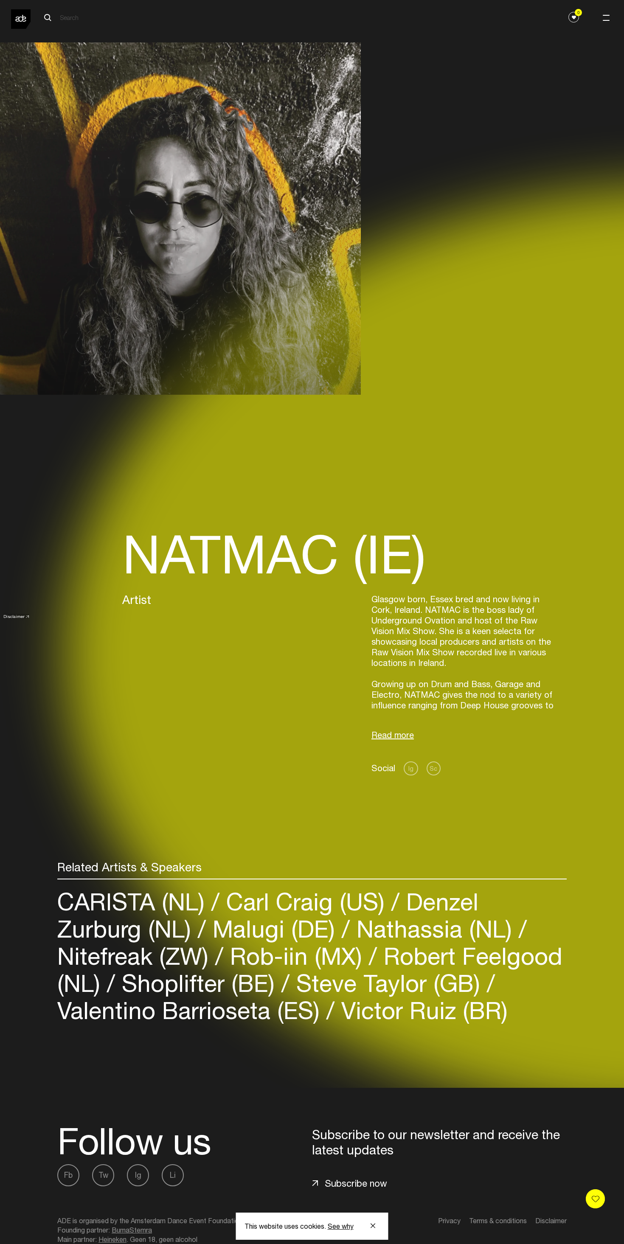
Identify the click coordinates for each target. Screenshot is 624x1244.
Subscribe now (356, 1183)
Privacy (449, 1220)
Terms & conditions (498, 1220)
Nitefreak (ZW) (136, 956)
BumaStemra (132, 1230)
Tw (103, 1175)
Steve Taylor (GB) (388, 983)
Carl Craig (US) (305, 901)
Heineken (112, 1239)
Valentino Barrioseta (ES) (191, 1010)
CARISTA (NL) (134, 901)
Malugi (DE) (274, 929)
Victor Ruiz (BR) (421, 1010)
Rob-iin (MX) (296, 956)
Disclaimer (14, 616)
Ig (410, 768)
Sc (433, 768)
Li (173, 1175)
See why (341, 1226)
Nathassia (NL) (434, 929)
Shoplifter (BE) (198, 983)
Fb (68, 1175)
